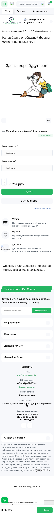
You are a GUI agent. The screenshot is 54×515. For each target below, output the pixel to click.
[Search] (42, 4)
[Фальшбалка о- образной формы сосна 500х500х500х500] (27, 82)
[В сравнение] (3, 120)
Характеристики (40, 11)
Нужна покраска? (9, 146)
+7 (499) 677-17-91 (33, 22)
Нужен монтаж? (8, 161)
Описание (21, 11)
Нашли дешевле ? (43, 208)
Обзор (7, 11)
